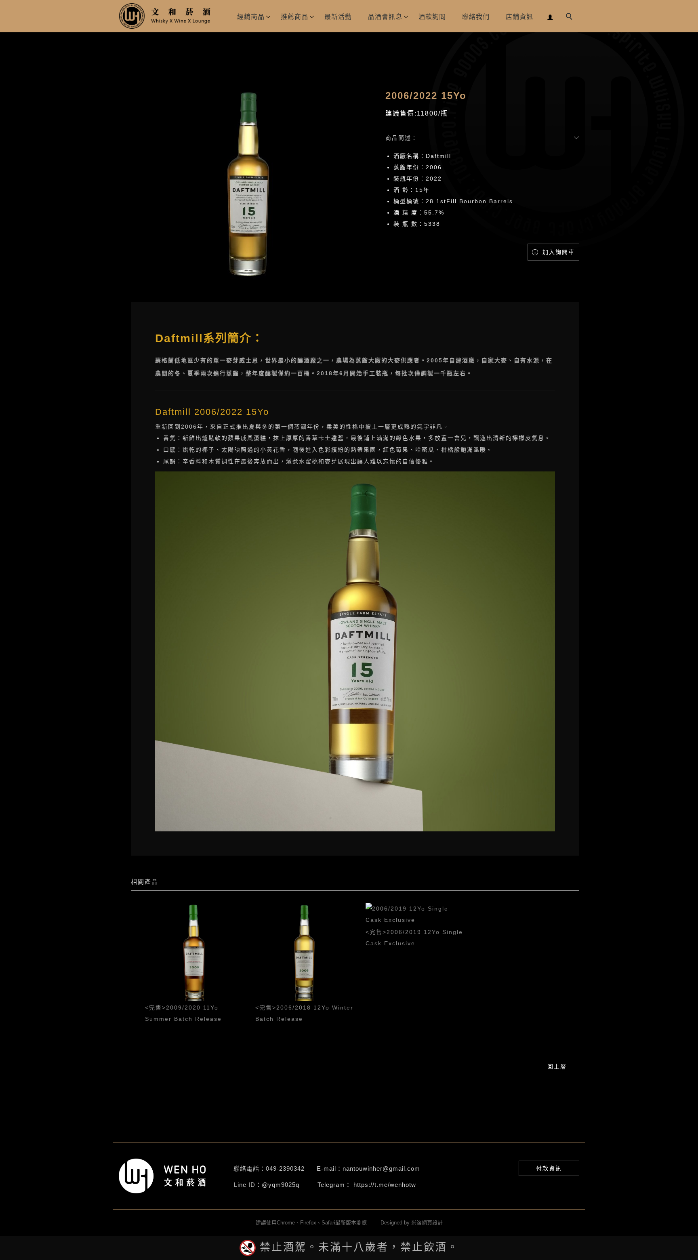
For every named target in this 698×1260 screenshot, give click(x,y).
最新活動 (338, 16)
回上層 (557, 1066)
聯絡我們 (476, 16)
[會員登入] (550, 16)
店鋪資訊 (519, 16)
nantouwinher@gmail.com (381, 1168)
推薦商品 (294, 16)
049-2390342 (285, 1168)
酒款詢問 (432, 16)
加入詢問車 (557, 252)
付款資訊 (549, 1168)
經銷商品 (251, 16)
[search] (570, 17)
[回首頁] (165, 16)
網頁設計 (432, 1223)
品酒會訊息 (385, 16)
